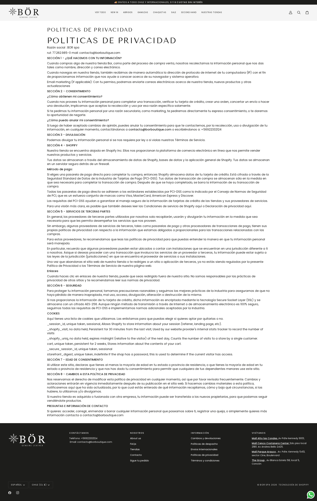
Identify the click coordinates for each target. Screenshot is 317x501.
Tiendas (135, 449)
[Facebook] (9, 492)
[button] (100, 13)
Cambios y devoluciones (206, 438)
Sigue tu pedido (139, 460)
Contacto (136, 455)
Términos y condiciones (205, 460)
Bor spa (265, 484)
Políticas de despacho (204, 444)
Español (16, 484)
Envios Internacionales (204, 449)
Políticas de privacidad (204, 455)
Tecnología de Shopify (294, 484)
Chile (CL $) (39, 484)
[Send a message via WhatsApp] (310, 494)
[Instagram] (17, 492)
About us (135, 438)
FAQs (133, 444)
